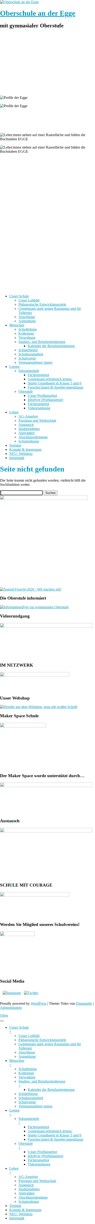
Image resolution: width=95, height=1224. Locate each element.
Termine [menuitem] (15, 1206)
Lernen (14, 367)
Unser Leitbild (28, 300)
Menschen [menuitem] (16, 1063)
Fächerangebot (38, 375)
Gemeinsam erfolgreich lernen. (50, 379)
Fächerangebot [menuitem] (38, 1127)
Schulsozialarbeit (30, 354)
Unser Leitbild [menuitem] (28, 1036)
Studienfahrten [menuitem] (29, 1189)
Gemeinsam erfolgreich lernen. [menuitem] (50, 1131)
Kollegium (26, 333)
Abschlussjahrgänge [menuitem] (33, 1197)
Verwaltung (26, 338)
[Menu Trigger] (2, 1021)
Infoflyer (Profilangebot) (45, 400)
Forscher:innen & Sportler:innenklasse (55, 387)
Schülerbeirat (28, 350)
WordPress (38, 1003)
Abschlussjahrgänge (33, 437)
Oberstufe (25, 391)
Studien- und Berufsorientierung (41, 342)
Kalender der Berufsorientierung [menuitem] (51, 1090)
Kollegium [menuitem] (26, 1073)
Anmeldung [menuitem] (27, 1056)
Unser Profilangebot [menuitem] (42, 1152)
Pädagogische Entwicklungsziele (42, 304)
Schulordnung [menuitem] (28, 1202)
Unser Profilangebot (42, 396)
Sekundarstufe (28, 371)
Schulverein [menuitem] (27, 1102)
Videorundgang (39, 408)
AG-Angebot (28, 416)
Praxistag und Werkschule (37, 420)
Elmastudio (84, 1003)
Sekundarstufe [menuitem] (28, 1121)
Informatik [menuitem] (16, 1218)
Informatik (16, 458)
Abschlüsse (26, 317)
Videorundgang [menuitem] (39, 1164)
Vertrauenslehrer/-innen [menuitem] (35, 1106)
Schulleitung (27, 329)
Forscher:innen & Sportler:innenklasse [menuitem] (55, 1139)
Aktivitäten (26, 433)
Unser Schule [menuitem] (19, 1029)
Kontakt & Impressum (25, 449)
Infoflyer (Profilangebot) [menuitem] (45, 1156)
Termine (15, 445)
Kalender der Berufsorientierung (51, 346)
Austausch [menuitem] (26, 1185)
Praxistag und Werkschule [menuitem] (37, 1181)
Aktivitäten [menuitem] (26, 1193)
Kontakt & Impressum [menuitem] (25, 1210)
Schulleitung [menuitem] (27, 1069)
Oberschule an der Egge (37, 13)
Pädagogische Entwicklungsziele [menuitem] (42, 1040)
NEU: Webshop (21, 454)
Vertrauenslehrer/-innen (35, 362)
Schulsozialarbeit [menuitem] (30, 1098)
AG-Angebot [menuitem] (28, 1177)
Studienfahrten (29, 429)
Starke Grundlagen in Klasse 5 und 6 (54, 383)
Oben (4, 1015)
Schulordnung (28, 441)
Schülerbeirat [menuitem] (28, 1094)
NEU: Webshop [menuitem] (21, 1214)
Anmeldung (27, 321)
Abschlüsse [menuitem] (26, 1052)
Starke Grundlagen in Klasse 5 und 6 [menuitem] (54, 1135)
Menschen (16, 325)
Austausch (26, 425)
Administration (11, 1008)
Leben (13, 412)
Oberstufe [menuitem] (25, 1146)
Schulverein (27, 358)
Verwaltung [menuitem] (26, 1077)
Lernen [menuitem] (14, 1112)
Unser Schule (19, 296)
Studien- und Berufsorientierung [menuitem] (41, 1083)
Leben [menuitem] (13, 1170)
